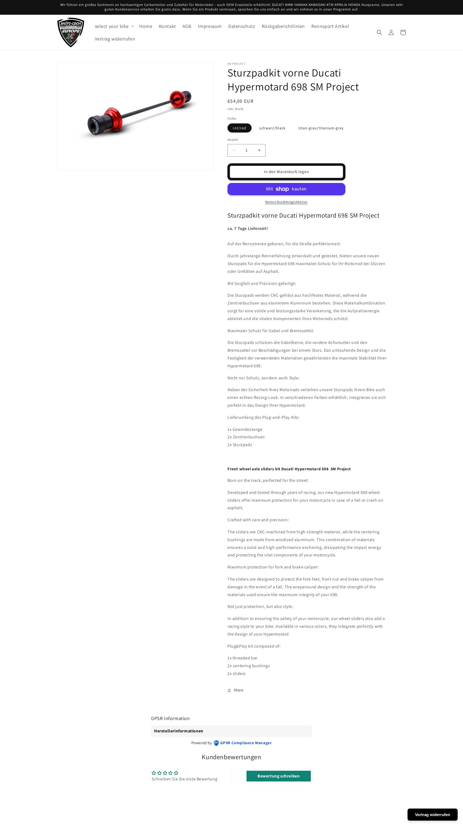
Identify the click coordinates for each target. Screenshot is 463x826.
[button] (114, 26)
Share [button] (239, 690)
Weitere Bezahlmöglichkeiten (286, 202)
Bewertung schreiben (278, 776)
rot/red (239, 128)
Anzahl (232, 139)
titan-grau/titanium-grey (320, 128)
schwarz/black (272, 128)
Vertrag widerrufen (432, 814)
